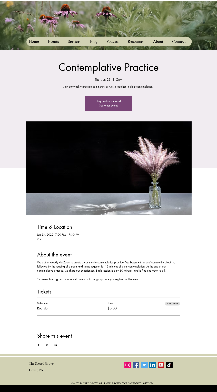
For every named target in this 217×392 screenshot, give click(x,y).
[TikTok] (169, 365)
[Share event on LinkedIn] (55, 345)
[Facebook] (136, 365)
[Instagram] (127, 365)
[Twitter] (144, 365)
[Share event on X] (47, 345)
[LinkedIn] (152, 365)
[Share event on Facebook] (38, 345)
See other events (108, 105)
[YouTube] (161, 365)
